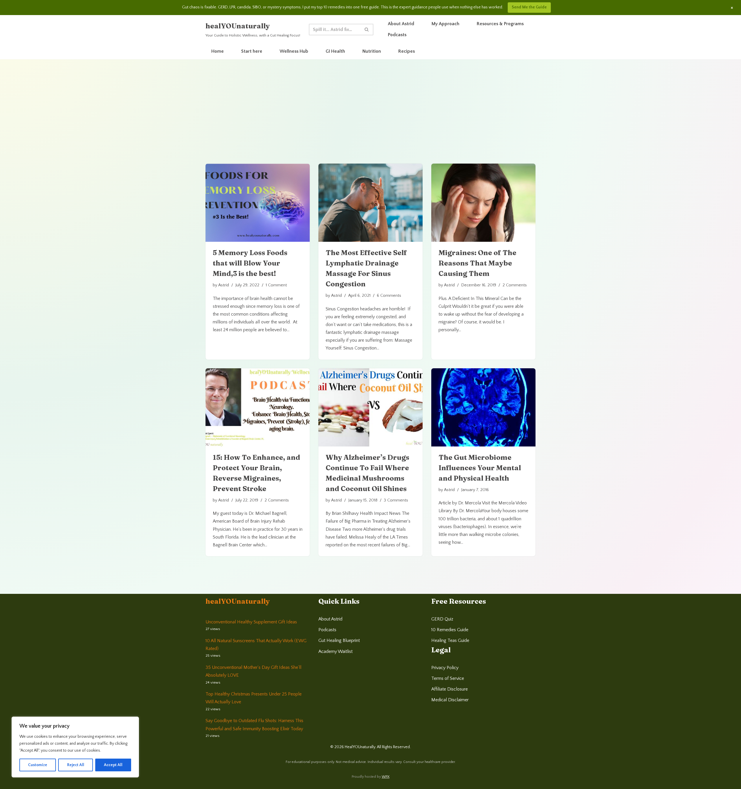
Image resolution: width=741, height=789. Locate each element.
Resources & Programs (500, 23)
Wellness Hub (294, 51)
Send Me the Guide (529, 7)
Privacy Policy (444, 667)
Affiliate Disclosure (449, 689)
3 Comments (396, 500)
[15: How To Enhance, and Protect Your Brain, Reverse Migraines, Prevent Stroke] (258, 407)
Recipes (406, 51)
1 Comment (276, 285)
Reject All (75, 765)
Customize (37, 765)
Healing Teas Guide (450, 640)
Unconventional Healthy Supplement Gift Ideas (251, 622)
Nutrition (371, 51)
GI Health (335, 51)
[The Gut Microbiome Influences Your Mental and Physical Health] (483, 407)
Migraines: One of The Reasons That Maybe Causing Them (477, 263)
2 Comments (514, 285)
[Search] (366, 29)
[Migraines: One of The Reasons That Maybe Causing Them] (483, 203)
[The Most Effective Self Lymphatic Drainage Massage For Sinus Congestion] (370, 203)
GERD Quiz (442, 619)
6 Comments (389, 295)
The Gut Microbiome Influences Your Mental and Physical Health (480, 467)
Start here (251, 51)
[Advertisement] (370, 120)
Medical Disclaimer (450, 699)
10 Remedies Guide (449, 629)
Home (217, 51)
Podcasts (397, 34)
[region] (75, 747)
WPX (386, 777)
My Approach (445, 23)
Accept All (113, 765)
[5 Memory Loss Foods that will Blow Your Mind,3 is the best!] (258, 203)
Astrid (223, 285)
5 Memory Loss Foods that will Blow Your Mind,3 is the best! (250, 263)
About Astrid (401, 23)
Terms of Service (447, 678)
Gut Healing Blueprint (339, 640)
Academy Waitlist (335, 651)
